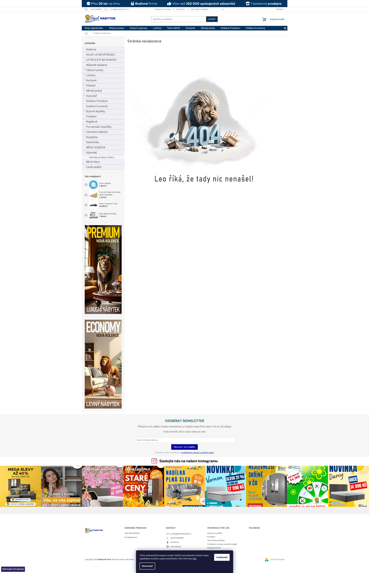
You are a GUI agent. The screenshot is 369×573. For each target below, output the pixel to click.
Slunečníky (92, 142)
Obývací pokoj (94, 70)
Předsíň (90, 86)
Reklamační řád (214, 547)
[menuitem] (94, 28)
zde (194, 558)
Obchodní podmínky (199, 9)
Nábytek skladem (96, 65)
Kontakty (180, 9)
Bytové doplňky (95, 111)
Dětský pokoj (94, 91)
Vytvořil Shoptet (277, 559)
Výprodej (91, 153)
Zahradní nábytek (97, 132)
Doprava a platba (162, 9)
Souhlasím (221, 557)
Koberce (91, 49)
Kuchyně (91, 80)
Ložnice (90, 75)
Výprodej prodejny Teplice (101, 157)
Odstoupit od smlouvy (13, 569)
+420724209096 (176, 538)
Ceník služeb (93, 167)
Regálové (91, 122)
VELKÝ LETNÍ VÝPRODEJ (100, 55)
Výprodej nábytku (132, 533)
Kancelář (91, 96)
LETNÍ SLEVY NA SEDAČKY (101, 60)
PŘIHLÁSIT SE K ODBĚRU (184, 447)
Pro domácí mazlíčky (98, 127)
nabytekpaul (175, 546)
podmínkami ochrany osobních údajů (197, 452)
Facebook (174, 542)
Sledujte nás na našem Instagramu (188, 461)
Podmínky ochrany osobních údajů (222, 544)
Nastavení (147, 566)
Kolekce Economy (97, 106)
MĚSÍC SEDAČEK (95, 147)
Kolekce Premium (97, 101)
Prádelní (91, 117)
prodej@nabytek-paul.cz (180, 533)
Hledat (211, 19)
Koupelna (92, 137)
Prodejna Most (131, 537)
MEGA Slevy (93, 162)
